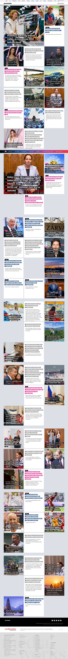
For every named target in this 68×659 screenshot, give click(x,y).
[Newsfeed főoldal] (7, 620)
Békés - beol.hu (7, 639)
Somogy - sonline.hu (7, 653)
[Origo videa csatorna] (58, 620)
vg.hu (21, 652)
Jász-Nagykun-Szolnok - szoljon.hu (10, 649)
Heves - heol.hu (7, 648)
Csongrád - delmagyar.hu (8, 641)
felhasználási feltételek (46, 623)
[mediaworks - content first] (10, 629)
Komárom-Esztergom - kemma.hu (10, 650)
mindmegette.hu (38, 644)
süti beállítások (53, 623)
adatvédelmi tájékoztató (39, 623)
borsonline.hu (37, 656)
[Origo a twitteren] (54, 620)
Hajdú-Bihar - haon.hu (8, 646)
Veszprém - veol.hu (23, 636)
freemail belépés (61, 3)
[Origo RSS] (60, 620)
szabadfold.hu (22, 644)
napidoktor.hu (37, 643)
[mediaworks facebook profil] (59, 629)
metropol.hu (52, 636)
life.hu (51, 637)
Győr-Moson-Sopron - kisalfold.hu (10, 645)
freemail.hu (52, 644)
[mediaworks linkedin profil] (62, 629)
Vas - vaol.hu (22, 635)
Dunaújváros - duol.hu (8, 643)
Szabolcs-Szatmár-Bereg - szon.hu (10, 654)
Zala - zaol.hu (22, 637)
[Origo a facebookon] (52, 620)
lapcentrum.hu (52, 648)
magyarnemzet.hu (23, 643)
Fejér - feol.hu (6, 644)
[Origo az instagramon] (56, 620)
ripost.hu (51, 635)
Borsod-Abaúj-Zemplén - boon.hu (10, 640)
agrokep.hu (21, 653)
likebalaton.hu (37, 641)
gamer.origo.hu (37, 640)
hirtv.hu (21, 645)
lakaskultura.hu (37, 639)
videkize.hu (37, 649)
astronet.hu (37, 636)
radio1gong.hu (52, 653)
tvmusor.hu (37, 650)
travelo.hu (36, 645)
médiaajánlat (61, 623)
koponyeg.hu (52, 645)
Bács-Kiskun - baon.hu (8, 636)
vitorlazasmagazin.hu (38, 648)
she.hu (51, 638)
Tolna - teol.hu (6, 655)
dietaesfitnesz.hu (38, 646)
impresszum (57, 623)
